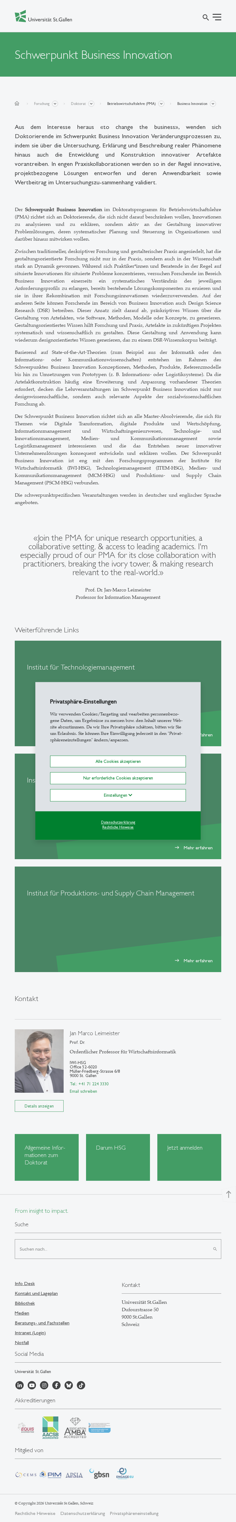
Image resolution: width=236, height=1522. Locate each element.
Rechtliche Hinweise (118, 827)
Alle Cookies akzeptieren (118, 761)
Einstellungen (116, 795)
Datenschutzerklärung (118, 822)
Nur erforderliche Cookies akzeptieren (118, 778)
